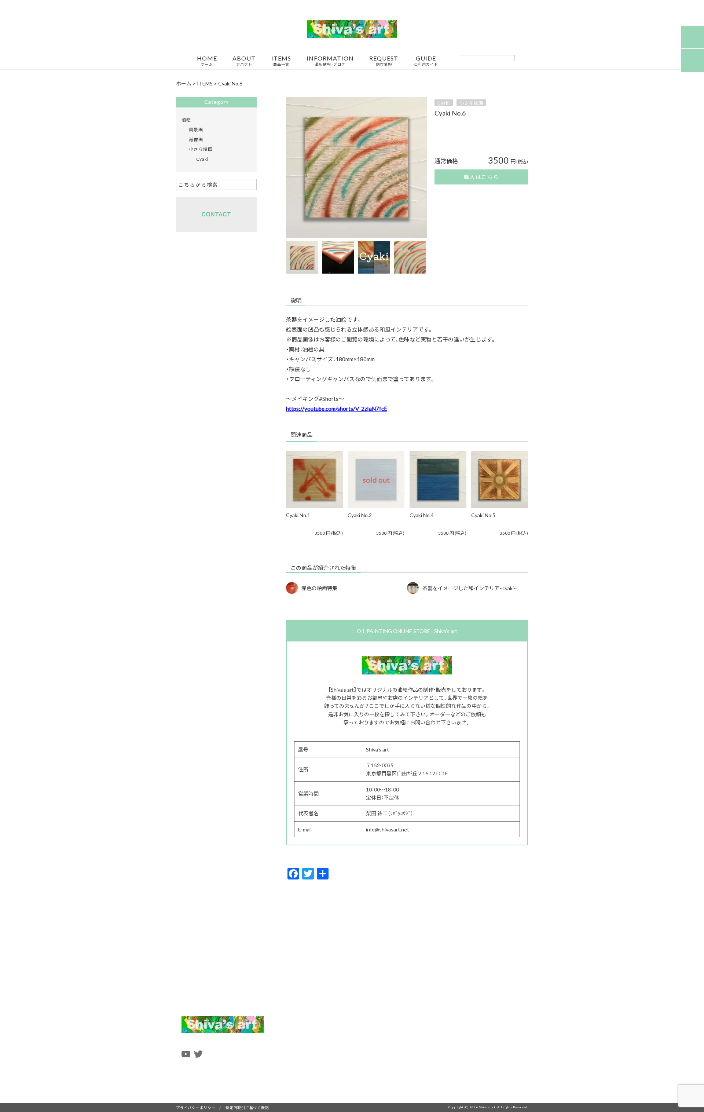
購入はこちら (481, 176)
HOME (207, 61)
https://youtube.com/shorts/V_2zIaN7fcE (336, 409)
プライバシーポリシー (196, 1107)
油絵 (186, 119)
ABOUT (244, 61)
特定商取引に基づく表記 (247, 1107)
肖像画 (196, 139)
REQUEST (383, 61)
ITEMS (281, 61)
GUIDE (426, 61)
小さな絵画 (471, 102)
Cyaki (443, 102)
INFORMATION (330, 61)
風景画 (196, 129)
